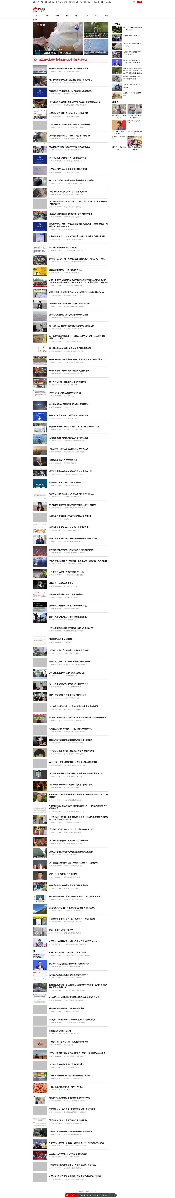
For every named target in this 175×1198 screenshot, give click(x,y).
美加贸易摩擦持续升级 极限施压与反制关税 (66, 673)
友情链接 (101, 1193)
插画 (69, 2)
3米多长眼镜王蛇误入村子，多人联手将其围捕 (68, 192)
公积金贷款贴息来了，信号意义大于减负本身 (67, 952)
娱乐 (49, 2)
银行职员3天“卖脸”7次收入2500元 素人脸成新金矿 (70, 147)
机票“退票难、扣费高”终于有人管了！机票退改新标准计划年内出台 (76, 292)
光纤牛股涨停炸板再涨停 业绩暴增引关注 (66, 594)
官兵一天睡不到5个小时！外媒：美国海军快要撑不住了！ (72, 785)
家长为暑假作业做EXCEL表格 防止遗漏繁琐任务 (69, 527)
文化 (61, 2)
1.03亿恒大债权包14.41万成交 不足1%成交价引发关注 (71, 516)
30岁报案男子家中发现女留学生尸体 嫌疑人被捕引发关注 (72, 505)
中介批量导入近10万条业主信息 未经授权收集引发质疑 (71, 180)
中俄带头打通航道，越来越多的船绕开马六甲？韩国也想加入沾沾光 (76, 1143)
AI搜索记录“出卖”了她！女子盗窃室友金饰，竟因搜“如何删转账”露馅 (77, 236)
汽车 (53, 2)
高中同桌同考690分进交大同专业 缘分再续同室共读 (70, 348)
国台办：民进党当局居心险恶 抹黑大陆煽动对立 (68, 415)
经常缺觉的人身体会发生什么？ (62, 583)
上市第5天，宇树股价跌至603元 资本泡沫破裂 (68, 1154)
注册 (134, 2)
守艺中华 (90, 2)
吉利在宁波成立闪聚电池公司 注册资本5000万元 (69, 975)
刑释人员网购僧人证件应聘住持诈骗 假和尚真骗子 (69, 662)
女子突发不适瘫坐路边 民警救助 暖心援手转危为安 (70, 136)
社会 (57, 15)
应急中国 (96, 2)
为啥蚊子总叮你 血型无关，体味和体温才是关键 (68, 1042)
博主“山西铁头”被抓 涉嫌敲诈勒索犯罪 (65, 393)
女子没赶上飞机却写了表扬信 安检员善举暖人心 (68, 684)
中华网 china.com (39, 10)
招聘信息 (86, 1193)
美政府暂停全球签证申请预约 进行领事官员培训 (68, 69)
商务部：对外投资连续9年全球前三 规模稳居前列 (69, 964)
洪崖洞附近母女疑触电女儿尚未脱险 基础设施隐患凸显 (71, 550)
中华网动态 (107, 1193)
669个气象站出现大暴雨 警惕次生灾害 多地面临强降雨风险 (73, 762)
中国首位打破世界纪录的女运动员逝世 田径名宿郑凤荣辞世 (73, 941)
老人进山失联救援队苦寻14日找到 (63, 248)
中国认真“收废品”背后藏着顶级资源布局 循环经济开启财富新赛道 (76, 1176)
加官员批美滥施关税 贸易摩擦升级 (63, 460)
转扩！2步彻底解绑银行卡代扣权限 (63, 874)
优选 (81, 2)
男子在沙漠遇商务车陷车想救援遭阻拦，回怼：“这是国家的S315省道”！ (78, 1053)
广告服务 (75, 1193)
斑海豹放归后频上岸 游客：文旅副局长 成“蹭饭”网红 (70, 729)
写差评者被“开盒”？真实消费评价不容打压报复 (68, 1120)
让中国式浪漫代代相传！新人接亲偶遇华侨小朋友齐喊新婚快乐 (74, 102)
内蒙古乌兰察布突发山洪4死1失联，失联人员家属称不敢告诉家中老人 (77, 359)
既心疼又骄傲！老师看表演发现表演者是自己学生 (69, 371)
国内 (37, 15)
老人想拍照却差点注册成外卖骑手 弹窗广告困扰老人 (70, 80)
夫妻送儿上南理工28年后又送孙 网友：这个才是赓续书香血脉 (74, 427)
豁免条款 (96, 1193)
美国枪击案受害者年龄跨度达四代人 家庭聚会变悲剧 (70, 471)
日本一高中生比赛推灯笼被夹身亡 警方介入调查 (68, 841)
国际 (47, 15)
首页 (34, 2)
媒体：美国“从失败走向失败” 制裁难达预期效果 (68, 617)
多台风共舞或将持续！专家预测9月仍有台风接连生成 (70, 214)
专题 (76, 15)
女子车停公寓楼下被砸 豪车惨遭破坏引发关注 (67, 382)
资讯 (38, 2)
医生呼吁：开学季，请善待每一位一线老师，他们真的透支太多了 (75, 897)
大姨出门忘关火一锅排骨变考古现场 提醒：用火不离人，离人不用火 (77, 259)
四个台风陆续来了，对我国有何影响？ (91, 1194)
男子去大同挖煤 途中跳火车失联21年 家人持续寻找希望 (71, 751)
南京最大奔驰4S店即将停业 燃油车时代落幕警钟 (69, 404)
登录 (140, 2)
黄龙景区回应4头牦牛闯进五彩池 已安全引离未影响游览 (72, 908)
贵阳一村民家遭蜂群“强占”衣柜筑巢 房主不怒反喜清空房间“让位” (76, 773)
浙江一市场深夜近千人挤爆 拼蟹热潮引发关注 (67, 695)
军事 (42, 2)
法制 (85, 2)
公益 (77, 2)
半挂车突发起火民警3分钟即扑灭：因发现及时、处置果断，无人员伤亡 (78, 561)
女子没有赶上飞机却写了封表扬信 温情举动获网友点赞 (71, 326)
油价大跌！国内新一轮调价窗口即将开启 (65, 270)
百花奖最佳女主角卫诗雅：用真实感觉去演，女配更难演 (72, 1109)
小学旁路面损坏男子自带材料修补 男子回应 (66, 572)
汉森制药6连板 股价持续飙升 (61, 639)
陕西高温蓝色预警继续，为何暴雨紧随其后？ (67, 1008)
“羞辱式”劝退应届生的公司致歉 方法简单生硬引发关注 (71, 494)
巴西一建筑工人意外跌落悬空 (61, 930)
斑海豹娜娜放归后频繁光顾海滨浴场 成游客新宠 (68, 438)
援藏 (65, 2)
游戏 (57, 2)
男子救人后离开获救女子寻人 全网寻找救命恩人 (68, 606)
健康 (73, 2)
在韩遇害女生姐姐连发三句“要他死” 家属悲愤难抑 (69, 303)
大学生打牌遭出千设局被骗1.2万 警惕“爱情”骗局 (69, 650)
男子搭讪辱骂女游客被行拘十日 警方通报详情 (67, 158)
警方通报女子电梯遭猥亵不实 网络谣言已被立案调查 (70, 91)
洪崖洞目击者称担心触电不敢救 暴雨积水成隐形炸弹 (70, 1131)
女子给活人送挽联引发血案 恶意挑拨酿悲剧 (66, 1064)
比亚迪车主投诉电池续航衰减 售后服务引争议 (63, 59)
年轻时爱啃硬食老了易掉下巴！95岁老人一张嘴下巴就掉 (72, 919)
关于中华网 (70, 1193)
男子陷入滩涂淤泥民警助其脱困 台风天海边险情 (68, 315)
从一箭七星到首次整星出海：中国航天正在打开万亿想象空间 (74, 863)
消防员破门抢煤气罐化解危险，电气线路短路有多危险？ (72, 829)
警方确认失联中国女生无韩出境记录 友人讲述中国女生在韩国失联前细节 (78, 717)
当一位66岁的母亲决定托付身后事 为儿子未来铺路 (69, 124)
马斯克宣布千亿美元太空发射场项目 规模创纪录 (68, 449)
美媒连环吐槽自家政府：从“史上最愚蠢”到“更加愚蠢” (71, 852)
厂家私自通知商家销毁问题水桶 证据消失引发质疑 (69, 1076)
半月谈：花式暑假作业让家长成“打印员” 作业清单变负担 (72, 1020)
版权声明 (91, 1193)
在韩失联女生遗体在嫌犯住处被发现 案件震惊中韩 (69, 1098)
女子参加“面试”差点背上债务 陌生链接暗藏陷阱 (68, 169)
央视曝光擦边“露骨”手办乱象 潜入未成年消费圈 (68, 113)
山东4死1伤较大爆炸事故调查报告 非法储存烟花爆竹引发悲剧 (74, 997)
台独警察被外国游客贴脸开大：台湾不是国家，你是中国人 (73, 1165)
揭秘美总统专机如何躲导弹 (60, 1031)
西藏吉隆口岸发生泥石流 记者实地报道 (65, 483)
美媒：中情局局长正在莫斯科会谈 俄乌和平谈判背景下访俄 (73, 538)
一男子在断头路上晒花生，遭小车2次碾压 (66, 1087)
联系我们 (81, 1193)
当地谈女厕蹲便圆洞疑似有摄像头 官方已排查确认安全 (71, 628)
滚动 (106, 15)
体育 (67, 15)
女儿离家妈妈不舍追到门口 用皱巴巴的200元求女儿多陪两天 (73, 706)
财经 (46, 2)
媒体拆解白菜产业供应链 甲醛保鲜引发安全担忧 (68, 885)
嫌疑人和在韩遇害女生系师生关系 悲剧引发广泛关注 (70, 740)
